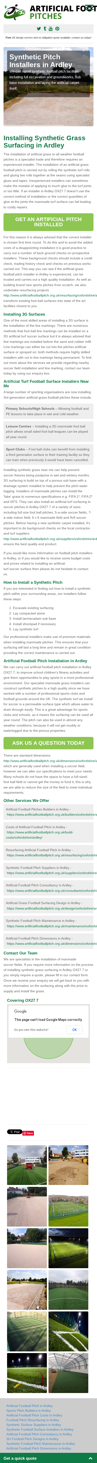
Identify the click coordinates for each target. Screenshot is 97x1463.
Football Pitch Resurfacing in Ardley (32, 1420)
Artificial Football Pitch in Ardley (29, 1406)
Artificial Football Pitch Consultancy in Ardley (39, 1434)
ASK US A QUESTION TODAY (48, 743)
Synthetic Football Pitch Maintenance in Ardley (40, 1444)
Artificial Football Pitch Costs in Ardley (34, 1415)
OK (74, 1030)
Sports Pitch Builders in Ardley (28, 1410)
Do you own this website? (31, 1030)
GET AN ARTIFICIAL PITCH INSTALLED (48, 221)
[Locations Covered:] (6, 7)
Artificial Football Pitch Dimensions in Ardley (38, 1448)
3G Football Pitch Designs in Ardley (32, 1439)
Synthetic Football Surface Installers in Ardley (39, 1429)
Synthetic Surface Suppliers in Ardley (33, 1425)
